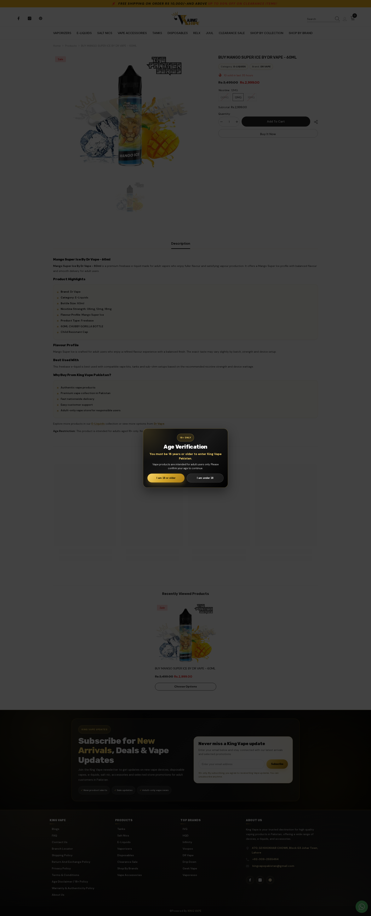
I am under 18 (205, 477)
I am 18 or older (166, 477)
